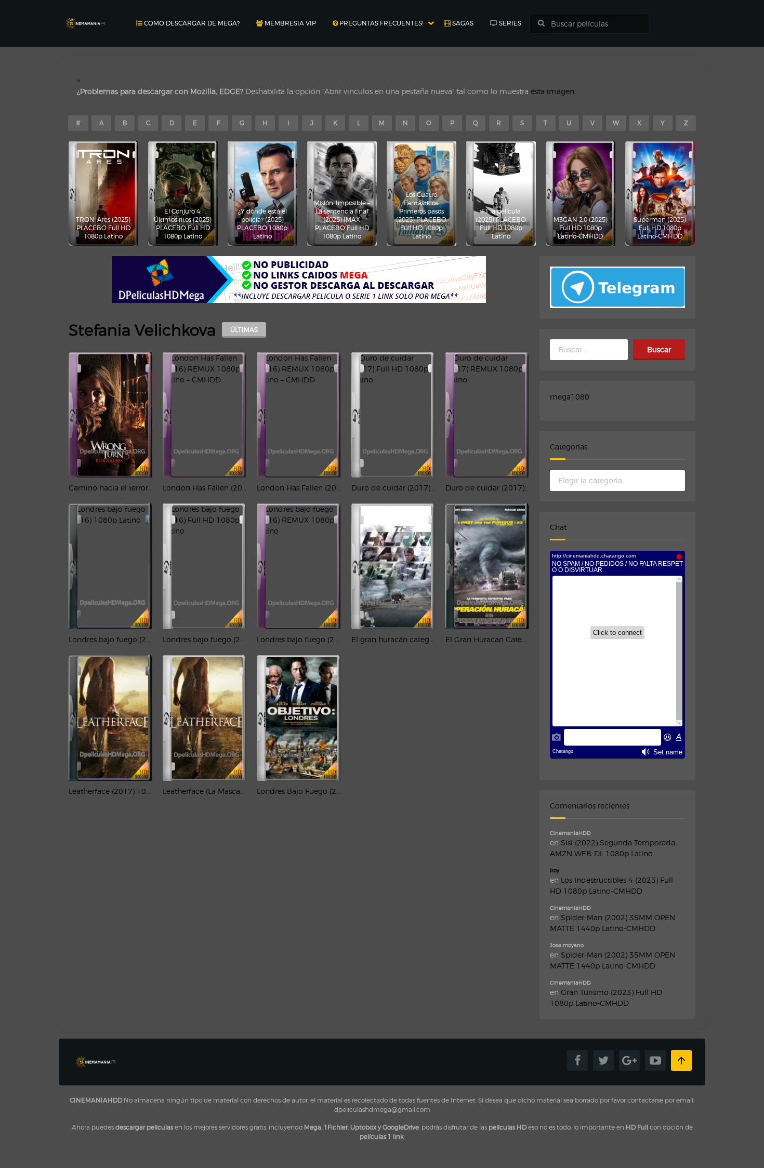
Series (509, 23)
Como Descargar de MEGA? (191, 23)
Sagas (462, 23)
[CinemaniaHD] (85, 13)
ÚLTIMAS (244, 330)
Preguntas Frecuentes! (380, 23)
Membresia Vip (289, 23)
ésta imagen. (553, 91)
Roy (554, 870)
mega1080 (569, 396)
